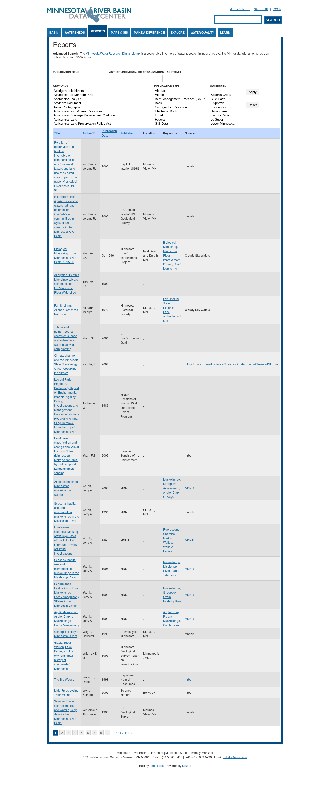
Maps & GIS (119, 32)
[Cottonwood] (226, 107)
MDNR (189, 488)
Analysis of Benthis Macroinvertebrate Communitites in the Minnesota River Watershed (66, 283)
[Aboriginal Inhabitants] (102, 91)
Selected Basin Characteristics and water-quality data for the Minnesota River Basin (65, 712)
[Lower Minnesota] (226, 124)
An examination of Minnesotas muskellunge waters (66, 488)
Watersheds (75, 32)
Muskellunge (171, 479)
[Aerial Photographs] (102, 107)
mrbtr (188, 679)
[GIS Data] (180, 124)
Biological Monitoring (170, 244)
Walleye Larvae (168, 549)
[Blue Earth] (226, 99)
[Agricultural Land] (102, 120)
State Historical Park (169, 307)
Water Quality (202, 32)
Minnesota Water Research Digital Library (113, 53)
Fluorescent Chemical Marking (171, 533)
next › (119, 732)
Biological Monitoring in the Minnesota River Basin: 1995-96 (65, 255)
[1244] (226, 91)
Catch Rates (171, 625)
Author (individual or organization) (136, 72)
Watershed (218, 85)
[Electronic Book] (180, 111)
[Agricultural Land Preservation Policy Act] (102, 124)
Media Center (240, 9)
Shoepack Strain (169, 594)
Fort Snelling (171, 299)
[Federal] (180, 120)
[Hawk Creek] (226, 111)
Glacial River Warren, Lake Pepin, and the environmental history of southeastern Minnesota (63, 655)
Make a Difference (149, 32)
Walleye (168, 542)
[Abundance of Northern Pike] (102, 95)
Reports (98, 31)
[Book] (180, 103)
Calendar (261, 9)
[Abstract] (180, 91)
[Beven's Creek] (226, 95)
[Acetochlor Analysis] (102, 99)
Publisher (127, 133)
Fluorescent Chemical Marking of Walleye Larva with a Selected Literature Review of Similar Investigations (66, 540)
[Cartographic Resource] (180, 107)
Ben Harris (157, 766)
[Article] (180, 95)
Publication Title (66, 72)
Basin (53, 32)
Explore (178, 32)
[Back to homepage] (89, 21)
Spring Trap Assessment (171, 486)
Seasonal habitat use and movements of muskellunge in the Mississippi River (66, 512)
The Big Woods (64, 679)
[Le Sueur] (226, 120)
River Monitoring (172, 266)
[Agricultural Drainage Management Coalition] (102, 116)
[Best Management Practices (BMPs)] (180, 99)
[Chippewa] (226, 103)
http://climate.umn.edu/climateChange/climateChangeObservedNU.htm (231, 364)
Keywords (60, 85)
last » (128, 732)
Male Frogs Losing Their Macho (66, 692)
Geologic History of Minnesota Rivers (66, 633)
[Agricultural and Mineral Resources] (102, 111)
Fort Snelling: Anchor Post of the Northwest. (66, 309)
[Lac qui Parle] (226, 116)
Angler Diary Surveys (171, 494)
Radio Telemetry (171, 573)
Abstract (174, 72)
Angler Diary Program (171, 614)
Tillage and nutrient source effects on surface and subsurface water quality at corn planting (65, 338)
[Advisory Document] (102, 103)
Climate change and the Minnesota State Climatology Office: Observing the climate (66, 364)
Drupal (186, 766)
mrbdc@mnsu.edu (235, 757)
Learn (225, 32)
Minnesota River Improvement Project (171, 257)
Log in (277, 9)
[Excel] (180, 116)
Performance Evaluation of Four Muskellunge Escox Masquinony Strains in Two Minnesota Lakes (66, 594)
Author (87, 133)
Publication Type (166, 85)
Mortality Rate (172, 601)
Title (57, 133)
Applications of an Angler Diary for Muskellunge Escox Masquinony (66, 618)
